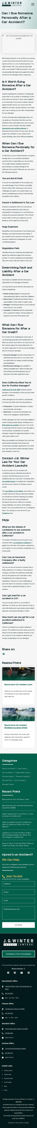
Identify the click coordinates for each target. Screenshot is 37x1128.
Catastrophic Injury (22, 772)
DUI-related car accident (10, 425)
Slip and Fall (6, 780)
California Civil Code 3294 (11, 390)
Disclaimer (11, 1122)
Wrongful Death (8, 784)
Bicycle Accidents (8, 768)
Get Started (18, 925)
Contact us (6, 513)
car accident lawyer (8, 481)
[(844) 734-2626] (3, 876)
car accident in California (22, 543)
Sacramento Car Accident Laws (18, 684)
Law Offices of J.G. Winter (14, 491)
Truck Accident (19, 780)
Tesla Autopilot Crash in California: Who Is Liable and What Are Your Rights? (16, 825)
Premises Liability (22, 776)
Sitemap (26, 1122)
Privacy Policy (19, 1122)
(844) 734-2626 (14, 876)
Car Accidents (7, 772)
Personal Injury (7, 776)
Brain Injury (22, 768)
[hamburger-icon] (33, 4)
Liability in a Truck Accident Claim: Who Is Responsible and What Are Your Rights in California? (16, 835)
